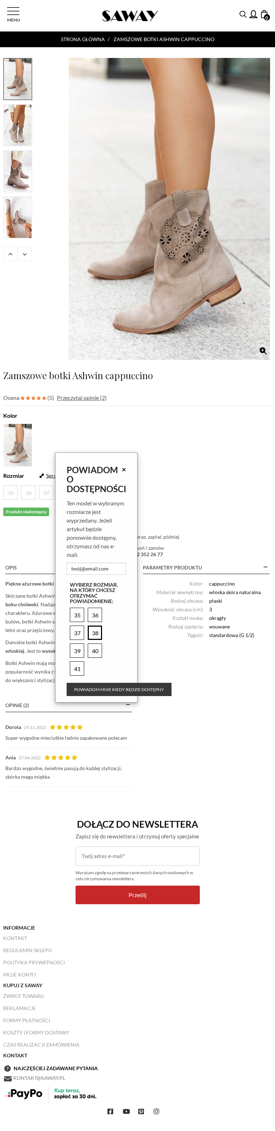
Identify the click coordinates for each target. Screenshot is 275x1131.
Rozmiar (13, 475)
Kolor (10, 415)
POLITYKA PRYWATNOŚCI (34, 962)
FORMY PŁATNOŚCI (26, 1020)
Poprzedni (10, 254)
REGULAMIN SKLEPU (27, 950)
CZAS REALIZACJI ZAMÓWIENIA (41, 1045)
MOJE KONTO (19, 974)
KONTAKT (15, 938)
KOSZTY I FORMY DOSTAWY (36, 1032)
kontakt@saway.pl (39, 1078)
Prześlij (137, 894)
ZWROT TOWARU (23, 996)
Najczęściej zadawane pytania (56, 1068)
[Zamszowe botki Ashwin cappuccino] (169, 209)
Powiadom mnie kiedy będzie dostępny (119, 689)
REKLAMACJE (19, 1008)
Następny (25, 254)
